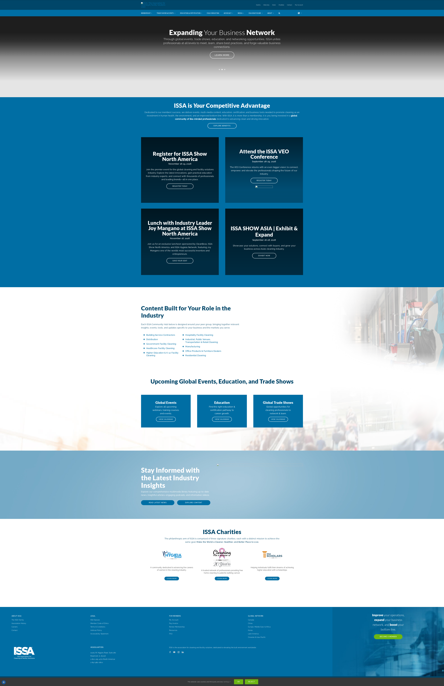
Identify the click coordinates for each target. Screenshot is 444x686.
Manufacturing (192, 346)
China (250, 623)
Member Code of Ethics (99, 623)
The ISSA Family (18, 620)
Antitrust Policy (96, 630)
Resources (173, 630)
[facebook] (170, 652)
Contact (15, 630)
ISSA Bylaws (95, 620)
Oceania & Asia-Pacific (257, 637)
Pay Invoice (173, 623)
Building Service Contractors (160, 335)
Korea (250, 630)
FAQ (170, 634)
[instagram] (178, 652)
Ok (238, 682)
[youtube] (174, 652)
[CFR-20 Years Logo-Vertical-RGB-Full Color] (222, 547)
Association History (19, 623)
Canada (251, 620)
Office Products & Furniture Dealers (203, 351)
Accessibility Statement (99, 634)
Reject (251, 682)
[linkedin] (183, 652)
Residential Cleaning (195, 355)
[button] (282, 13)
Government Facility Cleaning (161, 344)
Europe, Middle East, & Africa (259, 627)
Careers (15, 627)
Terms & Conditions (97, 627)
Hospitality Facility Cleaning (199, 335)
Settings (227, 682)
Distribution (152, 339)
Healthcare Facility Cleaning (160, 348)
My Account (173, 620)
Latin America (253, 634)
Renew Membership (177, 627)
